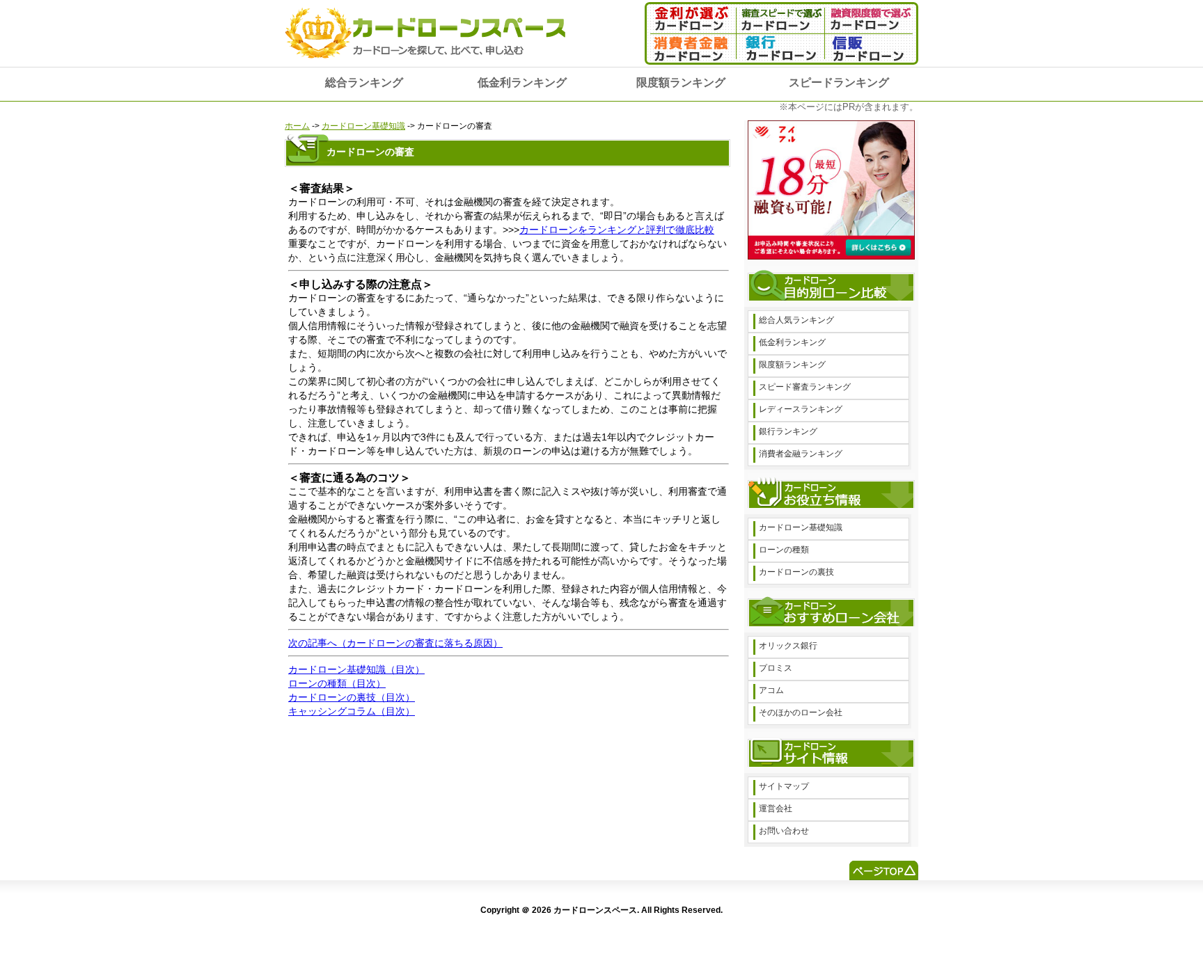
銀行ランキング (788, 431)
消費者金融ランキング (800, 454)
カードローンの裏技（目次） (351, 697)
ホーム (297, 126)
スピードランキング (839, 82)
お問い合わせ (784, 831)
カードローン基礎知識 (363, 126)
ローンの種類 (784, 550)
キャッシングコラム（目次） (351, 711)
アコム (771, 690)
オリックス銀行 (788, 646)
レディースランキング (800, 409)
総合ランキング (364, 82)
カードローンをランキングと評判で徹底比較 (616, 229)
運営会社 (775, 808)
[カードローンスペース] (426, 63)
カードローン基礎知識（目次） (356, 669)
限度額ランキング (680, 82)
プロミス (775, 668)
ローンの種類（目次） (337, 683)
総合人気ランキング (796, 320)
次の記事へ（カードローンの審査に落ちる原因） (395, 642)
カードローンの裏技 (796, 572)
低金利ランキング (522, 82)
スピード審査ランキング (805, 387)
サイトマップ (784, 786)
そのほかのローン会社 (800, 712)
